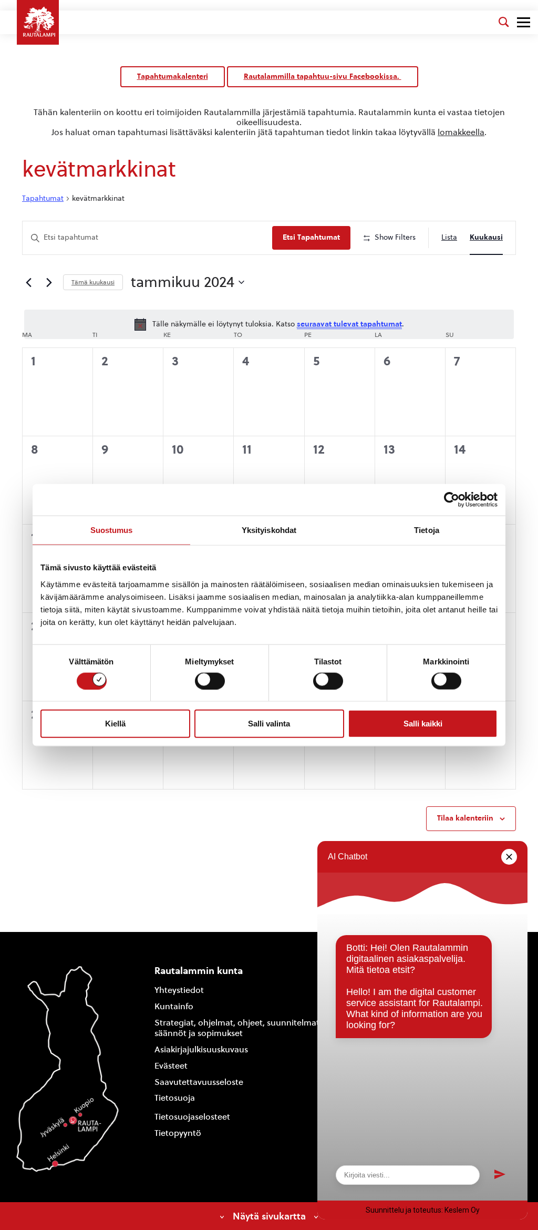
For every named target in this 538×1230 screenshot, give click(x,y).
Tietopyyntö (177, 1133)
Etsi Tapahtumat (311, 237)
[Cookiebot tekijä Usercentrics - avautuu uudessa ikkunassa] (452, 500)
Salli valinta (269, 723)
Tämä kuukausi (93, 282)
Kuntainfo (173, 1006)
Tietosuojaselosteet (192, 1117)
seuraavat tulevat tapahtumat (349, 324)
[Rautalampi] (38, 22)
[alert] (269, 324)
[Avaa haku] (504, 22)
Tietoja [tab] (426, 530)
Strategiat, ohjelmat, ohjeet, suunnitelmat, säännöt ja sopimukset (238, 1028)
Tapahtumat (43, 198)
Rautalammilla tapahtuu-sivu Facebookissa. (322, 76)
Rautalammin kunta (198, 970)
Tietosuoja (174, 1098)
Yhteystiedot (179, 990)
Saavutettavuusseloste (198, 1082)
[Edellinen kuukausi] (28, 282)
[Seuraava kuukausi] (49, 282)
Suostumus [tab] (111, 530)
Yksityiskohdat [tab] (269, 530)
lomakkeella (461, 132)
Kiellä (115, 723)
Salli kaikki (423, 723)
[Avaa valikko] (523, 22)
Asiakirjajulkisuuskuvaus (201, 1049)
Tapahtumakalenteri (172, 76)
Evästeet (171, 1066)
